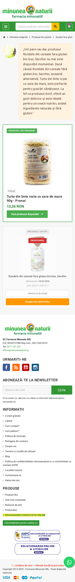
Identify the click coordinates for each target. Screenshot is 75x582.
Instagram (35, 367)
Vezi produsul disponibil (25, 214)
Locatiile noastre (13, 470)
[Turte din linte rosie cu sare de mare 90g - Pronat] (37, 160)
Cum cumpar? (12, 426)
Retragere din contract (16, 441)
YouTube (25, 367)
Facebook (6, 367)
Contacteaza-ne (13, 475)
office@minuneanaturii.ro (16, 350)
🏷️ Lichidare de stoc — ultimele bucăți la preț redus (37, 565)
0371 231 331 (14, 346)
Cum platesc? (12, 431)
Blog (7, 456)
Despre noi (10, 446)
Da (63, 390)
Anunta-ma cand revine (37, 301)
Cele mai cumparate (15, 499)
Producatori (11, 510)
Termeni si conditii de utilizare (20, 451)
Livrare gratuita (12, 415)
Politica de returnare (15, 436)
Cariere (8, 421)
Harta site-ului (12, 480)
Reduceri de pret (13, 505)
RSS (16, 367)
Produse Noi (11, 494)
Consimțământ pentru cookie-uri (21, 522)
